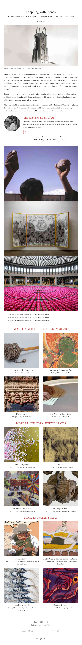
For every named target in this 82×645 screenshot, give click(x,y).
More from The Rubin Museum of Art (41, 329)
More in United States (41, 517)
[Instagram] (45, 639)
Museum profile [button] (29, 132)
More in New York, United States (41, 423)
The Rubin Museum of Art (39, 117)
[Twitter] (41, 639)
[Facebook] (37, 639)
